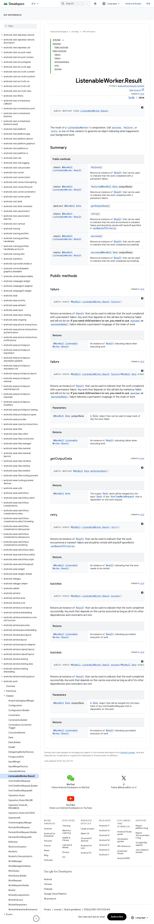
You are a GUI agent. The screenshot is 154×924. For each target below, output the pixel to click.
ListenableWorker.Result (94, 110)
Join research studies (142, 851)
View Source (135, 90)
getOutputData (99, 205)
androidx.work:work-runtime (131, 86)
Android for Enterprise (49, 834)
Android (48, 828)
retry (54, 131)
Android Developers (59, 31)
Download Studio (122, 852)
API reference (13, 15)
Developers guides (122, 840)
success (116, 127)
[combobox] (75, 3)
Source (47, 845)
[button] (19, 34)
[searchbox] (20, 26)
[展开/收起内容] (63, 40)
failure (128, 127)
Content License (127, 752)
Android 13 (104, 845)
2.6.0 (142, 458)
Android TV (86, 852)
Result (117, 172)
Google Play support (141, 843)
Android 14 (104, 840)
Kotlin (132, 97)
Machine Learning (66, 831)
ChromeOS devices (86, 839)
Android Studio (133, 3)
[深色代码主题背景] (142, 107)
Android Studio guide (124, 832)
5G (63, 857)
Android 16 (104, 830)
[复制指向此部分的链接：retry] (60, 515)
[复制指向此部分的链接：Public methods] (80, 276)
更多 (33, 3)
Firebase (48, 889)
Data (114, 186)
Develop (75, 31)
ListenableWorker (78, 127)
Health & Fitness (66, 838)
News (46, 850)
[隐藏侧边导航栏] (36, 919)
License (57, 909)
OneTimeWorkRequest (122, 496)
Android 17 (104, 825)
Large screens (87, 828)
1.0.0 (142, 94)
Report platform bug (142, 826)
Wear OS (85, 833)
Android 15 (104, 835)
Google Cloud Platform (55, 893)
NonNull (67, 167)
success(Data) (59, 324)
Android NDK (123, 858)
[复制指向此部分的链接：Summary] (70, 148)
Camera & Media (67, 846)
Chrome (48, 884)
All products (50, 898)
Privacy (65, 852)
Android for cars (86, 846)
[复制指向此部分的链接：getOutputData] (75, 459)
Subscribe (117, 916)
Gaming (66, 825)
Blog (46, 855)
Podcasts (48, 860)
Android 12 (104, 849)
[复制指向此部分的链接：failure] (62, 289)
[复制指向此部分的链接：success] (65, 584)
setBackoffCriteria (104, 228)
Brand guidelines (72, 909)
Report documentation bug (142, 835)
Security (48, 840)
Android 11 (104, 854)
